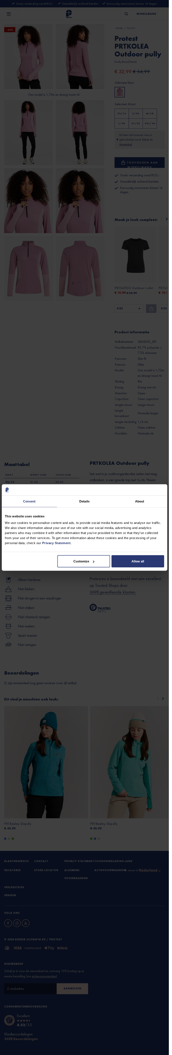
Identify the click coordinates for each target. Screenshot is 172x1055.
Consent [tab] (29, 501)
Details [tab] (84, 501)
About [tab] (139, 501)
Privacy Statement (56, 543)
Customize (81, 561)
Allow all (138, 561)
